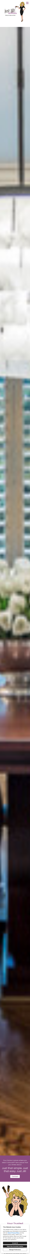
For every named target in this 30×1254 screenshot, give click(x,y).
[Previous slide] (2, 591)
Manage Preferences (15, 1249)
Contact (15, 1176)
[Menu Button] (27, 3)
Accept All (15, 1243)
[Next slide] (27, 591)
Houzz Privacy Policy (13, 1233)
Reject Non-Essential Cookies (15, 1246)
